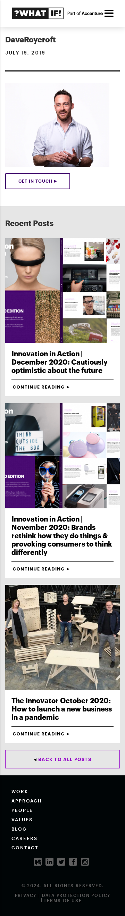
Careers (24, 838)
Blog (19, 829)
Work (19, 791)
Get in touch (35, 180)
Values (22, 819)
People (22, 810)
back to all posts (64, 759)
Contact (25, 847)
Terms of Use (63, 900)
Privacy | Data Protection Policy (63, 895)
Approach (26, 800)
